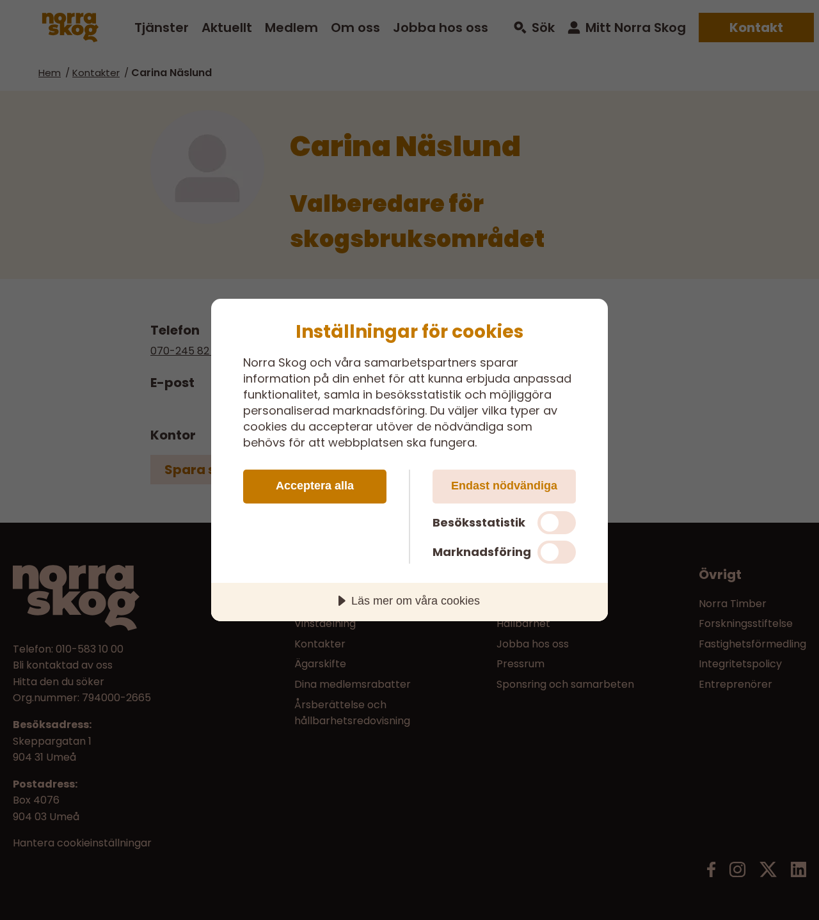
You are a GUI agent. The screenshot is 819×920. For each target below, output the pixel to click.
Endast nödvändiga (504, 485)
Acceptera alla (315, 485)
